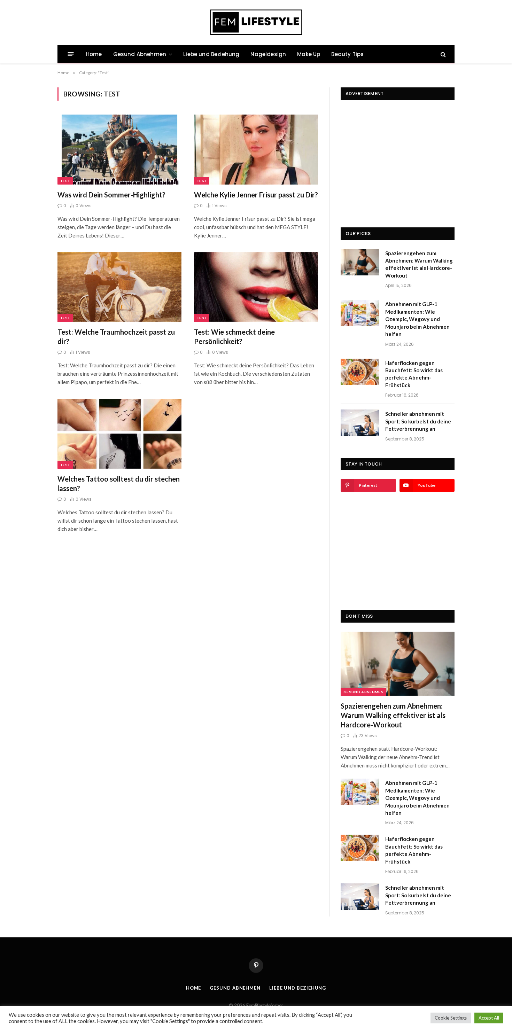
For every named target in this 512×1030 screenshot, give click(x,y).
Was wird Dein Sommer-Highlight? (111, 194)
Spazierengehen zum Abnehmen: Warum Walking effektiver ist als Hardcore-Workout (419, 264)
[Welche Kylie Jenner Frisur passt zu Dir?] (256, 149)
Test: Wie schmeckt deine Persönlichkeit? (234, 336)
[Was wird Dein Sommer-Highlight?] (119, 149)
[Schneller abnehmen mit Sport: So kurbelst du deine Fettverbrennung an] (360, 422)
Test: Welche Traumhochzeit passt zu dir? (116, 336)
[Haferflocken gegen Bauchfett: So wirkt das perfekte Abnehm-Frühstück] (360, 372)
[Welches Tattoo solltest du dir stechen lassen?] (119, 433)
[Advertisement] (398, 152)
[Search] (442, 54)
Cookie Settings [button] (451, 1018)
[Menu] (71, 54)
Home (94, 54)
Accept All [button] (489, 1018)
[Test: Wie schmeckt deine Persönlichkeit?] (256, 287)
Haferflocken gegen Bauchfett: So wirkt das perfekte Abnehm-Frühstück (414, 374)
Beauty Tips (347, 54)
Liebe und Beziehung (211, 54)
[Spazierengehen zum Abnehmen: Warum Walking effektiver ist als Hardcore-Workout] (360, 262)
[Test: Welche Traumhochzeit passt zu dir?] (119, 287)
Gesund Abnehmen (139, 54)
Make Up (308, 54)
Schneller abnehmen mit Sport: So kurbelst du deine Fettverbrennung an (418, 421)
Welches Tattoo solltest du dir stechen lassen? (118, 483)
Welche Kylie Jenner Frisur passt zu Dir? (256, 194)
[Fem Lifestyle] (256, 22)
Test (65, 181)
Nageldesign (268, 54)
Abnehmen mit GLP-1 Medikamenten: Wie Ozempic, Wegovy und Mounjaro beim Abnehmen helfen (417, 319)
